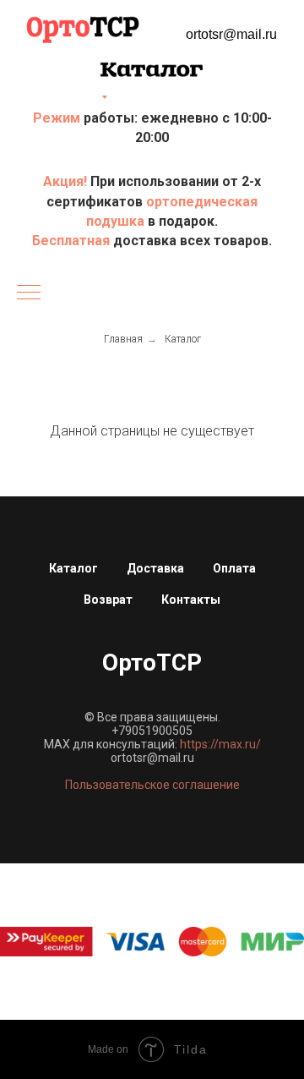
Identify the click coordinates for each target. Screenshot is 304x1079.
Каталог (183, 339)
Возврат (108, 599)
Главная (123, 339)
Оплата (234, 568)
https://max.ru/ (220, 744)
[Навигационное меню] (29, 293)
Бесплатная (72, 241)
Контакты (190, 599)
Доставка (155, 568)
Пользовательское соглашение (152, 784)
